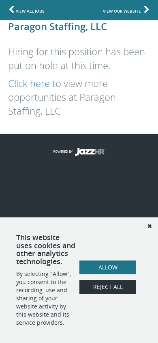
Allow (107, 267)
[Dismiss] (149, 226)
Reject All (108, 287)
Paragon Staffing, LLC (57, 26)
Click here (29, 83)
